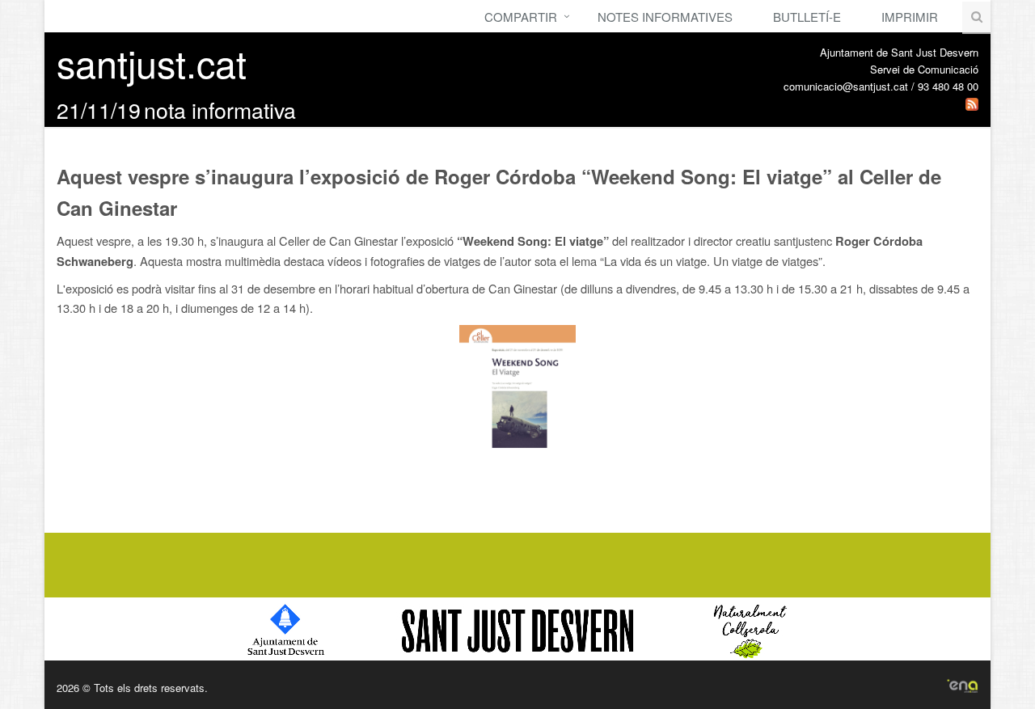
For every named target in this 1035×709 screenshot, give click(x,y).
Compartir (520, 16)
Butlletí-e (807, 16)
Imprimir (909, 16)
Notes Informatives (665, 16)
